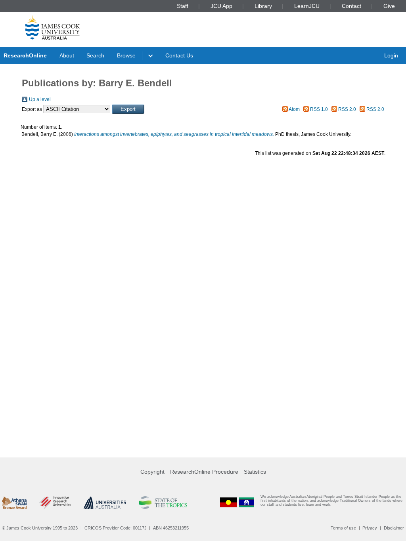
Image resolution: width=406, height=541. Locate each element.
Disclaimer (394, 528)
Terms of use (343, 528)
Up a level (40, 99)
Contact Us (179, 55)
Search (95, 55)
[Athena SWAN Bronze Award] (14, 502)
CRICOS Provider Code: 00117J (115, 528)
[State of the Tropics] (163, 502)
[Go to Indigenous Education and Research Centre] (228, 502)
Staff (182, 6)
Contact (351, 6)
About (66, 55)
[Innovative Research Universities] (55, 502)
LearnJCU (307, 6)
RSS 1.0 (319, 109)
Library (263, 6)
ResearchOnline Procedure (204, 472)
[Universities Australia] (105, 502)
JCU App (221, 6)
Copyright (152, 472)
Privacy (369, 528)
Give (389, 6)
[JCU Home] (52, 27)
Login (391, 55)
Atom (294, 109)
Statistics (255, 472)
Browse (126, 55)
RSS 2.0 (347, 109)
